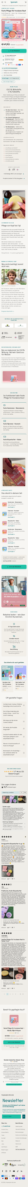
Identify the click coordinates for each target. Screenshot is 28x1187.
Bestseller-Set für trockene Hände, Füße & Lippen (20, 685)
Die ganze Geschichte (6, 311)
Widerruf (18, 1141)
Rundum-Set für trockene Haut (7, 684)
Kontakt (3, 1138)
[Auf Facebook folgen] (2, 1171)
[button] (7, 871)
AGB (17, 1146)
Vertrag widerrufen (20, 1149)
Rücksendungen (20, 1132)
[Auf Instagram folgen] (6, 1171)
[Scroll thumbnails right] (25, 799)
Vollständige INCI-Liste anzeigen (13, 173)
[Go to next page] (23, 994)
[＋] (11, 678)
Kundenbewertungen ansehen (14, 1084)
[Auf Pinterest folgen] (10, 1171)
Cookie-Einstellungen (21, 1138)
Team (2, 1135)
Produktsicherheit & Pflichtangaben (13, 178)
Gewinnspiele (19, 1126)
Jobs (2, 1144)
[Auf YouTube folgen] (14, 1171)
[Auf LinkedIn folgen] (22, 1171)
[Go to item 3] (22, 799)
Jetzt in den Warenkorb (14, 1042)
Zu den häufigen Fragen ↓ (8, 81)
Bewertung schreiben (8, 792)
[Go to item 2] (14, 799)
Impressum (18, 1144)
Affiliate (3, 1152)
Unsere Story (4, 1129)
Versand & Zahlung (20, 1129)
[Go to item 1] (6, 799)
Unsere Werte (4, 1132)
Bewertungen (4, 1149)
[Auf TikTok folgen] (18, 1171)
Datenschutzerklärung (21, 1135)
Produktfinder (6, 1126)
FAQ (2, 1141)
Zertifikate (4, 1147)
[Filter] (21, 792)
